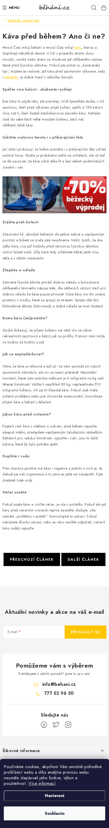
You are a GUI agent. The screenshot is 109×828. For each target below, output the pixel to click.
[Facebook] (44, 725)
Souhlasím (54, 813)
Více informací (42, 783)
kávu (78, 47)
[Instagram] (68, 725)
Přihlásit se (85, 632)
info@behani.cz (59, 684)
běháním (11, 77)
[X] (56, 725)
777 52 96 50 (59, 693)
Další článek (83, 559)
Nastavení (54, 796)
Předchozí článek (32, 559)
